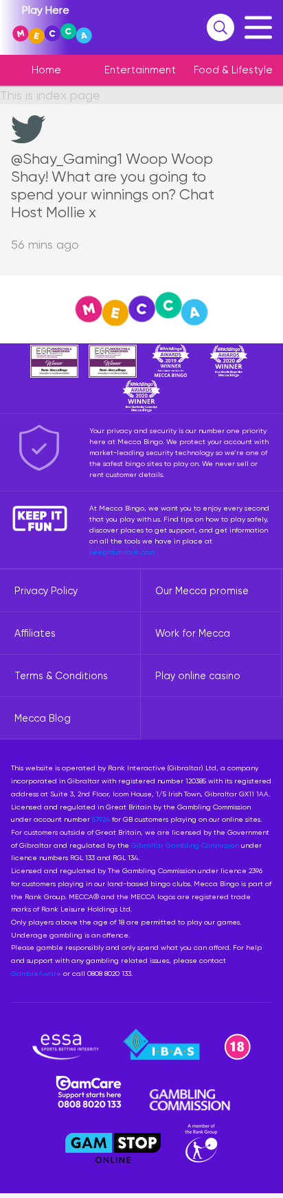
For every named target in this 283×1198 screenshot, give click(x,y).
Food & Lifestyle (233, 70)
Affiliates (35, 633)
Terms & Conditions (61, 675)
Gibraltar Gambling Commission (185, 845)
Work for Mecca (192, 633)
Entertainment (140, 70)
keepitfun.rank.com (122, 552)
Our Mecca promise (202, 590)
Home (46, 70)
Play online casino (197, 675)
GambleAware (36, 973)
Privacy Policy (46, 590)
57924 (101, 819)
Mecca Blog (42, 718)
